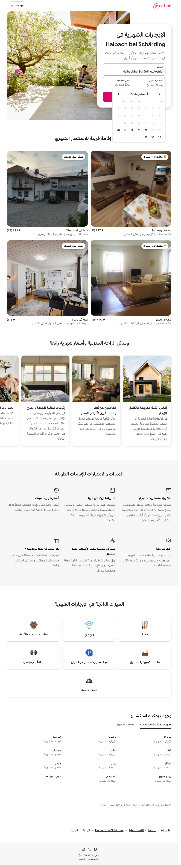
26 (132, 130)
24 (145, 130)
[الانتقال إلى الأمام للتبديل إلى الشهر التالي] (119, 94)
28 (118, 130)
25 (139, 130)
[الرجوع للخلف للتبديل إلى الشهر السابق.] (159, 94)
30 (152, 137)
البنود (82, 859)
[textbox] (150, 85)
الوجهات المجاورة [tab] (126, 724)
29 (159, 137)
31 (146, 137)
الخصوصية (93, 859)
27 (125, 130)
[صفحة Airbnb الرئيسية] (162, 5)
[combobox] (134, 72)
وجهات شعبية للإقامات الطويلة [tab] (155, 724)
